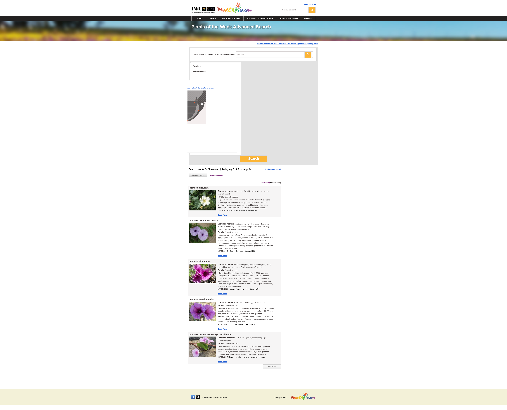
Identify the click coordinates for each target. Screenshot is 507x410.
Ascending (265, 182)
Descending (276, 182)
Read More (222, 215)
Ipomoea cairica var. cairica (203, 220)
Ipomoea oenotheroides (201, 299)
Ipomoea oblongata (199, 261)
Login (306, 5)
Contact (308, 18)
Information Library (288, 18)
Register (312, 5)
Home (199, 18)
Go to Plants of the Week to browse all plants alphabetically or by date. (287, 43)
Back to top (272, 367)
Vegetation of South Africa (260, 18)
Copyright (275, 397)
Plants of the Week (231, 18)
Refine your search (273, 169)
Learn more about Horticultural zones (198, 88)
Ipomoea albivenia (199, 187)
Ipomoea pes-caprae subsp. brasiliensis (210, 334)
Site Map (283, 397)
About (213, 18)
